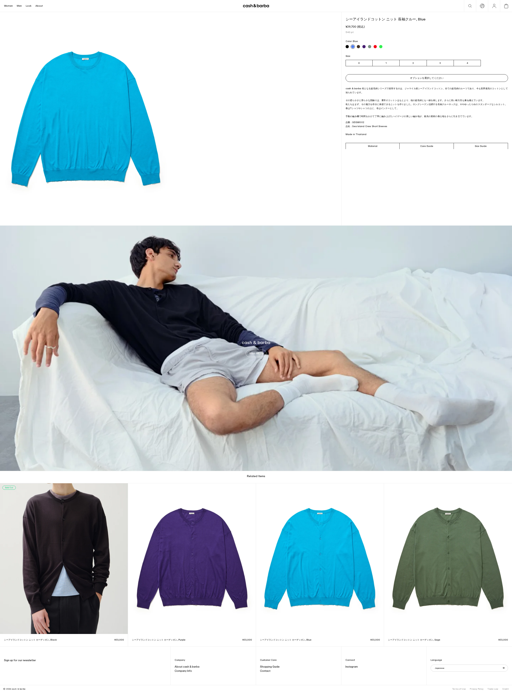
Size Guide (481, 146)
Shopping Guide (270, 667)
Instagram (351, 667)
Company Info (183, 671)
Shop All (254, 353)
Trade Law (492, 689)
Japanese (439, 668)
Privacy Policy (476, 689)
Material (372, 146)
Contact (265, 671)
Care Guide (426, 146)
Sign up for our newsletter (20, 660)
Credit (505, 689)
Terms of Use (459, 689)
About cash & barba (187, 667)
